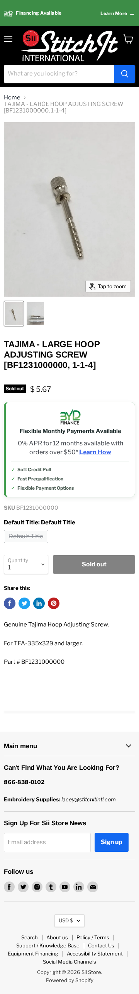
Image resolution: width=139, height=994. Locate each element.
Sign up (111, 842)
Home (12, 97)
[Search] (124, 74)
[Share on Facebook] (9, 603)
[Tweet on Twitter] (24, 603)
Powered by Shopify (69, 980)
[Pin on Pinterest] (53, 603)
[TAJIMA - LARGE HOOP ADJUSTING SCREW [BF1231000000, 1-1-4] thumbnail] (14, 313)
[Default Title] (27, 545)
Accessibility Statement (95, 953)
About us (57, 937)
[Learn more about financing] (69, 13)
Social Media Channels (69, 962)
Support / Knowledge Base (48, 945)
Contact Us (101, 945)
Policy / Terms (92, 937)
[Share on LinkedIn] (39, 603)
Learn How (95, 452)
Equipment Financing (33, 953)
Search (29, 937)
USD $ (66, 920)
